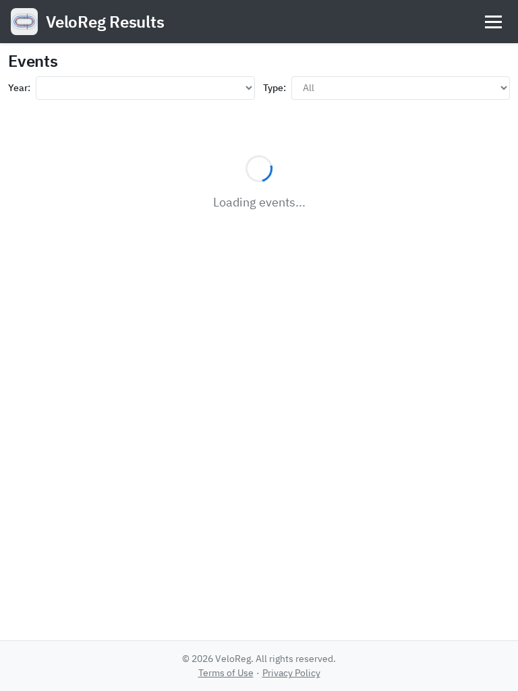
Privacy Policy (291, 673)
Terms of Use (226, 673)
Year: (19, 88)
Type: (274, 88)
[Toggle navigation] (493, 22)
